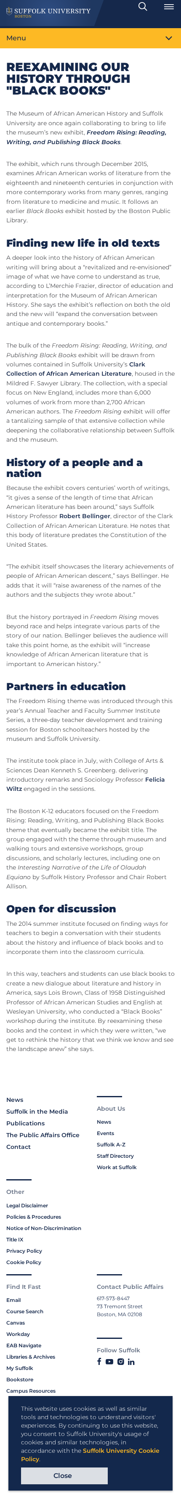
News (14, 1100)
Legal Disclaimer (27, 1205)
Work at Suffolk (117, 1167)
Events (105, 1133)
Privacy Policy (24, 1251)
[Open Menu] (169, 7)
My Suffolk (19, 1368)
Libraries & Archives (30, 1357)
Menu (16, 38)
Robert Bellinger (84, 516)
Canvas (15, 1323)
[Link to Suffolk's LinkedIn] (131, 1362)
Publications (25, 1123)
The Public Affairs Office (43, 1135)
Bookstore (19, 1379)
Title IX (14, 1239)
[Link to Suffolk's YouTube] (109, 1362)
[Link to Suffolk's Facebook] (99, 1362)
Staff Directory (115, 1156)
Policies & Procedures (33, 1217)
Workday (18, 1334)
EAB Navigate (23, 1345)
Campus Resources (31, 1391)
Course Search (24, 1311)
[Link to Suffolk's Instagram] (120, 1362)
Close (62, 1476)
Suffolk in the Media (37, 1111)
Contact (18, 1147)
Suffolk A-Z (111, 1144)
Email (13, 1300)
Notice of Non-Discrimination (43, 1228)
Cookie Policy (23, 1262)
